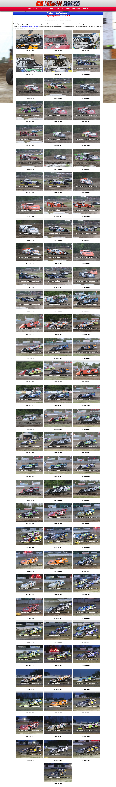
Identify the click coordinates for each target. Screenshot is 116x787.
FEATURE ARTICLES (57, 8)
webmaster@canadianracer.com (29, 26)
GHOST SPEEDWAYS (73, 8)
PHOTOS (86, 8)
